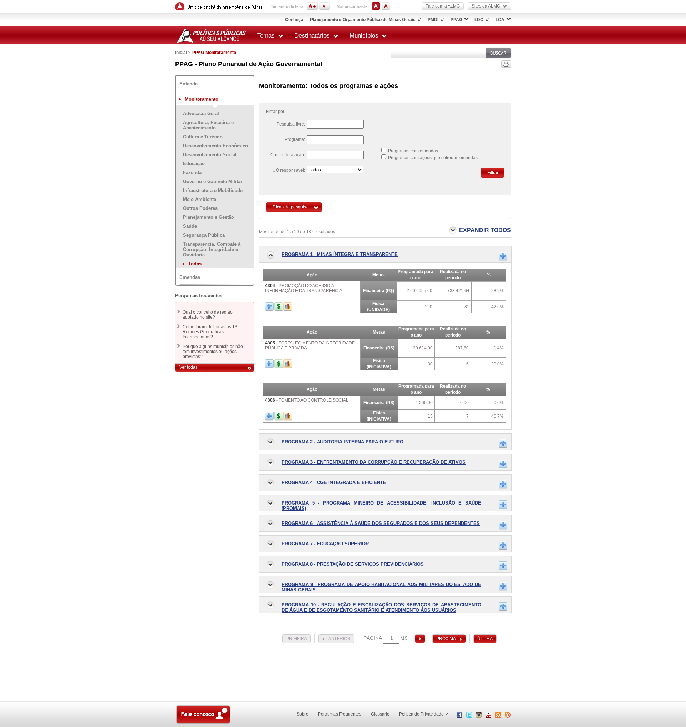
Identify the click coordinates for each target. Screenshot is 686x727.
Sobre (302, 714)
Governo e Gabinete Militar (212, 181)
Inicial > (182, 52)
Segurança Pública (204, 235)
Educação (194, 163)
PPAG (456, 19)
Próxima (446, 638)
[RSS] (498, 715)
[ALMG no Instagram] (479, 716)
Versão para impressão (506, 64)
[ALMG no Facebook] (459, 716)
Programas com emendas (413, 150)
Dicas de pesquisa (291, 207)
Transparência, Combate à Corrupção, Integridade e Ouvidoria (211, 249)
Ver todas (188, 367)
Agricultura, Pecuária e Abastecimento (208, 125)
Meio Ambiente (199, 199)
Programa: (295, 139)
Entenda (188, 84)
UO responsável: (289, 170)
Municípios (363, 35)
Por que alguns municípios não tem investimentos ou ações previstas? (213, 351)
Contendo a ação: (287, 154)
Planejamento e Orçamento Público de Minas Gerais (363, 19)
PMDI (433, 19)
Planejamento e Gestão (208, 217)
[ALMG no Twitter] (469, 716)
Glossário (380, 714)
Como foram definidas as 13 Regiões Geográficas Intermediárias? (210, 331)
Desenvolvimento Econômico (215, 145)
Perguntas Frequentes (339, 714)
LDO (478, 19)
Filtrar (492, 172)
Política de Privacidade (421, 714)
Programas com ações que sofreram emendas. (433, 157)
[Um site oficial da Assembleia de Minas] (219, 6)
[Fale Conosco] (203, 715)
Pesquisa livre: (291, 124)
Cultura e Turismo (203, 136)
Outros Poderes (200, 208)
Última (485, 638)
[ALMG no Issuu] (508, 716)
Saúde (190, 226)
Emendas (189, 277)
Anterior (339, 638)
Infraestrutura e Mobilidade (213, 190)
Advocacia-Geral (201, 113)
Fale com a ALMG (443, 6)
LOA (500, 19)
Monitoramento (201, 99)
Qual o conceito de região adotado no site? (208, 315)
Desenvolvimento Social (210, 154)
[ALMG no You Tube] (488, 716)
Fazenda (192, 172)
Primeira (296, 638)
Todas (195, 263)
